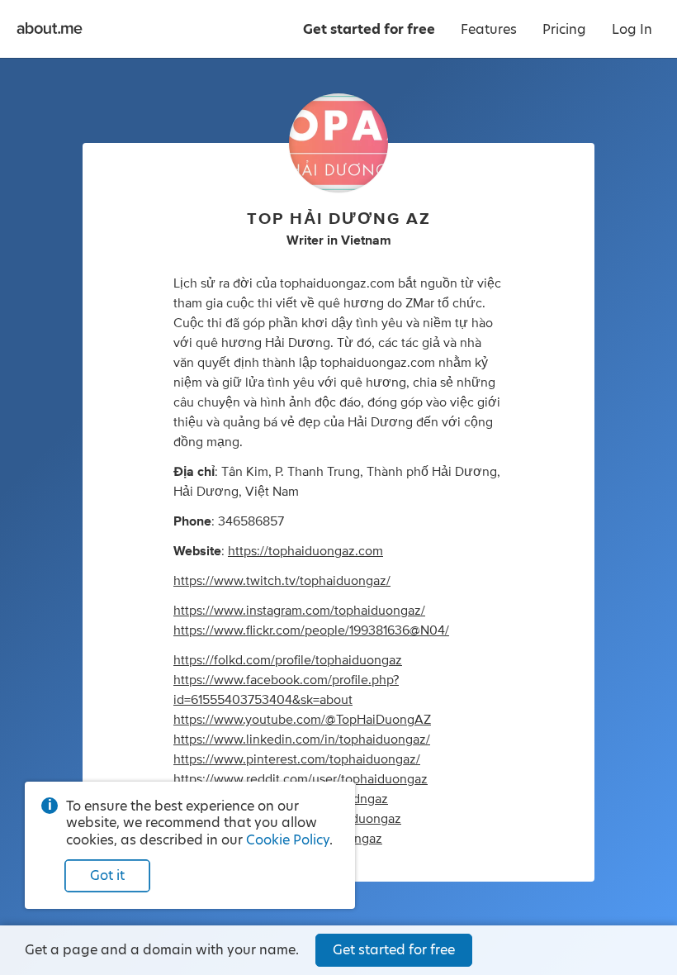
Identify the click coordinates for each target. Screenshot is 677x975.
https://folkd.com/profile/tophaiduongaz (287, 660)
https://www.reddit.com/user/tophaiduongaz (300, 779)
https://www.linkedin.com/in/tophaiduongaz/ (301, 739)
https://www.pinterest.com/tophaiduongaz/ (296, 759)
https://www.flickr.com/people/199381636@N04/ (311, 630)
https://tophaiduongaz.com (305, 551)
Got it (107, 875)
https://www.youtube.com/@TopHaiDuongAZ (302, 719)
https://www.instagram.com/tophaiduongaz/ (299, 610)
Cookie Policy (287, 839)
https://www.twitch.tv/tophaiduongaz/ (282, 580)
